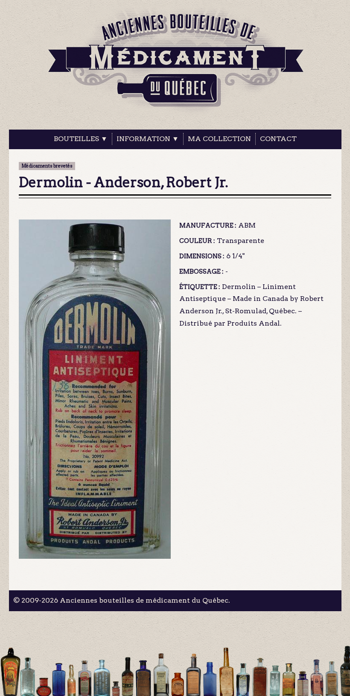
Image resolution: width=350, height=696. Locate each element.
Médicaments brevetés (47, 166)
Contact (278, 139)
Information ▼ (148, 139)
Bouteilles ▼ (81, 139)
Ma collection (219, 139)
